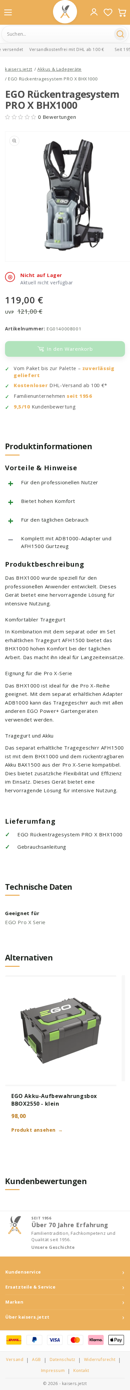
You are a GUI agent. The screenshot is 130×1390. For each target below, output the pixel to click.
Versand (14, 1359)
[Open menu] (8, 12)
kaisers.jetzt (18, 69)
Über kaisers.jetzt (27, 1317)
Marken (14, 1302)
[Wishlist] (108, 12)
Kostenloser (31, 385)
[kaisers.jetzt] (65, 11)
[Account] (94, 12)
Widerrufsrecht (99, 1359)
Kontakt (81, 1370)
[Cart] (122, 12)
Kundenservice (23, 1272)
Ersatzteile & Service (30, 1287)
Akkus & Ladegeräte (59, 69)
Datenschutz (63, 1359)
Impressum (53, 1370)
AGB (36, 1359)
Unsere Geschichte (53, 1247)
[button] (21, 116)
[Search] (120, 34)
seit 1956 (79, 396)
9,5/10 (22, 406)
